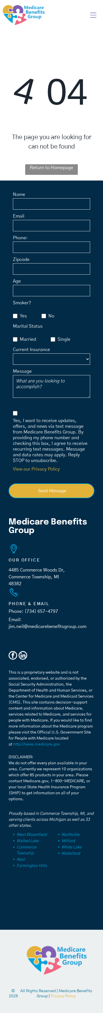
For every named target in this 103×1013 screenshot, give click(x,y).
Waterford (71, 854)
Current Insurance (31, 349)
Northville (71, 835)
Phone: (20, 238)
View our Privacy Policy (36, 469)
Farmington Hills (32, 866)
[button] (93, 15)
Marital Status (28, 326)
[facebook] (13, 656)
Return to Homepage (51, 167)
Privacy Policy (63, 996)
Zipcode (21, 259)
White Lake (72, 847)
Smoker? (22, 303)
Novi (21, 860)
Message (22, 371)
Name (19, 194)
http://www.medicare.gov (36, 744)
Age (17, 281)
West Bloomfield (32, 835)
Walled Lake (28, 841)
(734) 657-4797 (41, 611)
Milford (68, 841)
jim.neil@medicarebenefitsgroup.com (47, 626)
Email (18, 216)
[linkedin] (23, 656)
